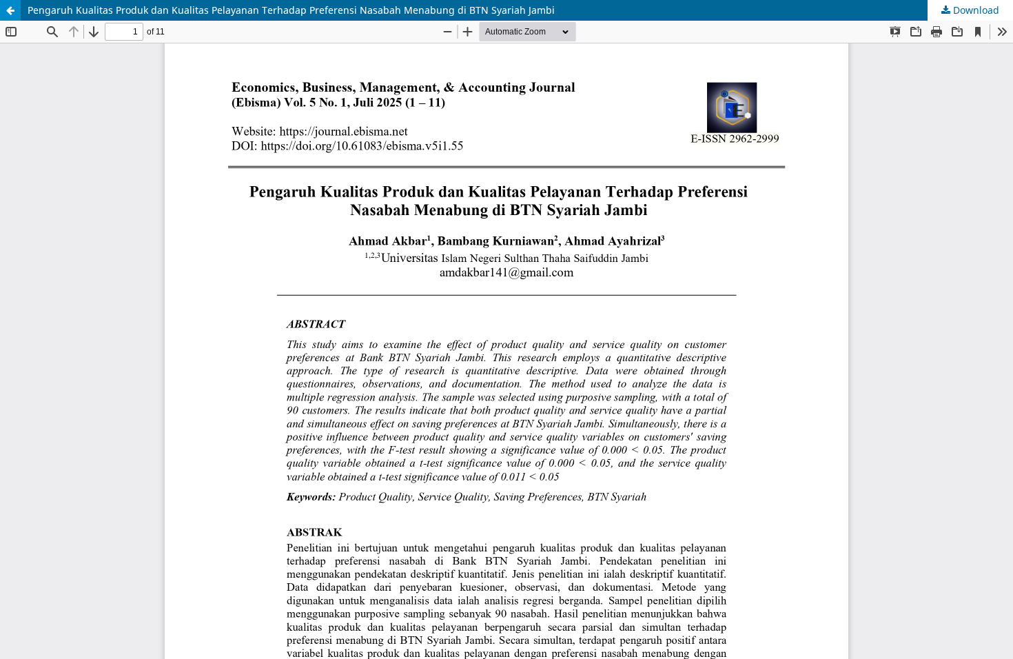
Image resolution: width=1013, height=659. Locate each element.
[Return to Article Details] (10, 10)
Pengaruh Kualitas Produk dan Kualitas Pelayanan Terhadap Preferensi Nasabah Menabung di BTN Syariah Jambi (291, 10)
